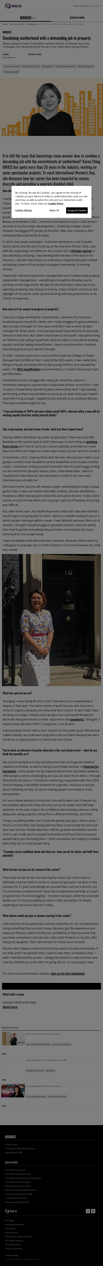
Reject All (54, 210)
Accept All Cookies (77, 210)
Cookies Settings (23, 210)
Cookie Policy (55, 203)
